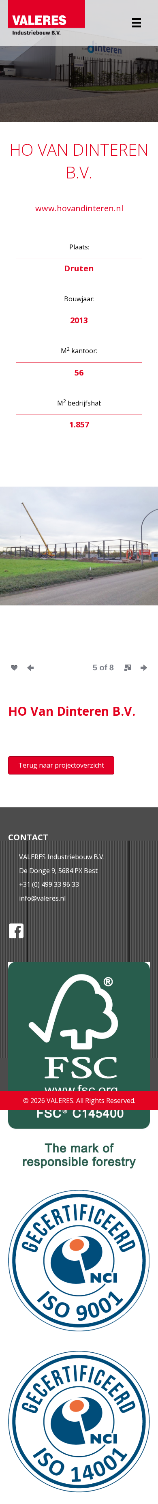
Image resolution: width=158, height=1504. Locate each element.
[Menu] (136, 23)
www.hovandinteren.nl (79, 208)
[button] (128, 668)
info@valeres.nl (42, 898)
